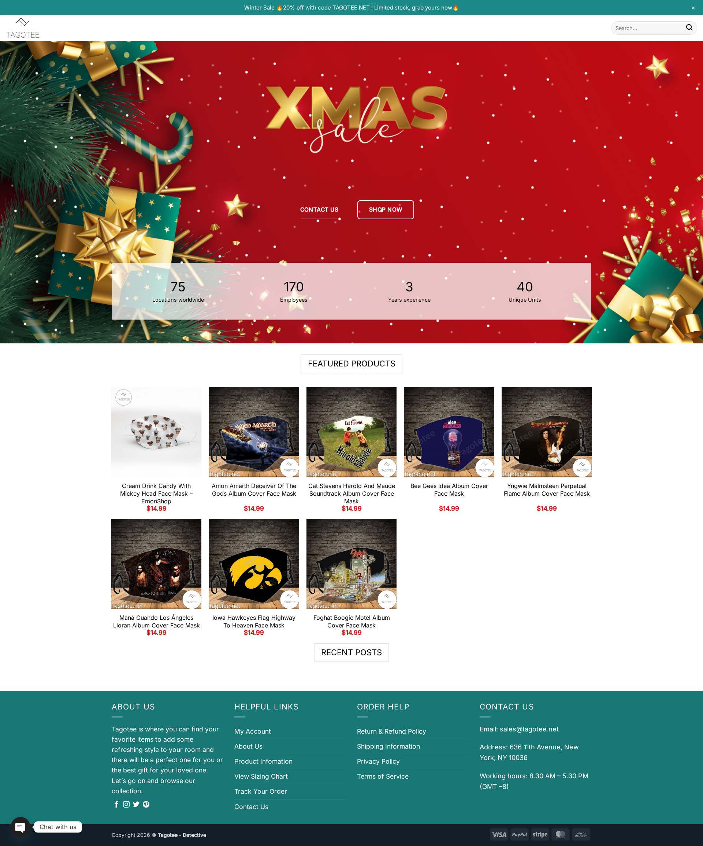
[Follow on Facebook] (116, 805)
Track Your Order (260, 791)
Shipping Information (388, 746)
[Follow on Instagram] (126, 805)
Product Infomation (263, 761)
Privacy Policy (378, 761)
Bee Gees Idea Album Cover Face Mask (449, 489)
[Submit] (689, 28)
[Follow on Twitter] (136, 805)
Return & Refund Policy (391, 731)
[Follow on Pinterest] (146, 805)
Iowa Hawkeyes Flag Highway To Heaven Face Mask (253, 621)
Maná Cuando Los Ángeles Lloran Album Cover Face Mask (156, 621)
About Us (248, 746)
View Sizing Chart (261, 776)
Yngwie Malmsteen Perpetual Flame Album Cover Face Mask (547, 489)
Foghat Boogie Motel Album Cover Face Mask (351, 621)
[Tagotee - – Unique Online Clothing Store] (42, 28)
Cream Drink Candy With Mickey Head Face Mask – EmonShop (156, 493)
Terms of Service (383, 776)
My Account (252, 731)
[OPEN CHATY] (20, 827)
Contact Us (251, 806)
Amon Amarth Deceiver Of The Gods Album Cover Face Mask (254, 489)
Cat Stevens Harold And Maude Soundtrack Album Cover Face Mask (351, 493)
